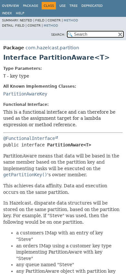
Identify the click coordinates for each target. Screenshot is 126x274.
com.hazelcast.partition (52, 47)
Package (30, 5)
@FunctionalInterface (29, 138)
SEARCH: (58, 34)
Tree (73, 5)
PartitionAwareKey (25, 93)
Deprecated (92, 5)
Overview (10, 5)
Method (71, 20)
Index (7, 13)
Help (20, 13)
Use (62, 5)
